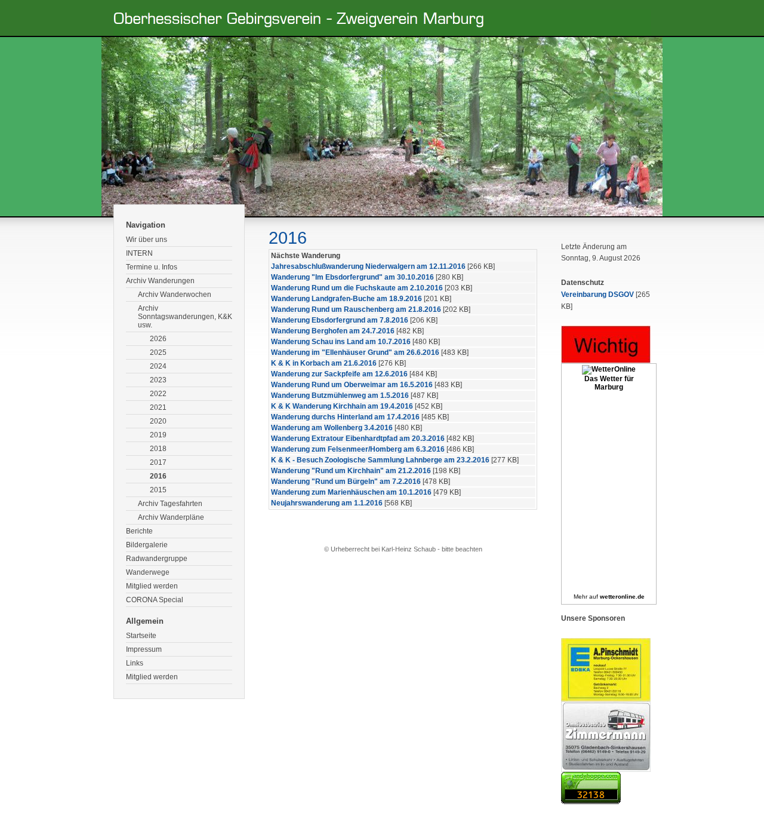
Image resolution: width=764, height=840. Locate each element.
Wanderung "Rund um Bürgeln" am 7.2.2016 (346, 481)
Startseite (141, 635)
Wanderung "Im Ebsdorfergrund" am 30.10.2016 (352, 277)
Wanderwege (148, 572)
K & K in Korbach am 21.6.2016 (324, 363)
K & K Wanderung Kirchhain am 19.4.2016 (342, 406)
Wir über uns (146, 239)
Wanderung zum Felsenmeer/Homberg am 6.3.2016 (358, 449)
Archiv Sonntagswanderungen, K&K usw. (185, 316)
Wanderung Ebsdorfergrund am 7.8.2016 (339, 320)
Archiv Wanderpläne (171, 517)
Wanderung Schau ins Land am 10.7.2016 (341, 342)
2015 (158, 490)
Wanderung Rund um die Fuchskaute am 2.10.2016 (357, 288)
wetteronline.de (622, 596)
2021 (158, 407)
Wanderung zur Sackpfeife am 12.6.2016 (339, 374)
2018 (158, 448)
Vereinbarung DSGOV (597, 294)
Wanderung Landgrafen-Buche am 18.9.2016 (346, 299)
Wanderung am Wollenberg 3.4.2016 (332, 428)
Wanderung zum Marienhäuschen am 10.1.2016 (351, 492)
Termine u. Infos (151, 267)
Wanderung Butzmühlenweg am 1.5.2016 (340, 395)
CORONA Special (154, 600)
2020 (158, 421)
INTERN (139, 253)
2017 (158, 462)
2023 (158, 380)
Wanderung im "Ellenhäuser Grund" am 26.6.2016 (355, 352)
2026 (158, 339)
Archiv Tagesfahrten (170, 503)
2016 (158, 476)
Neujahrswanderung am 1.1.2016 (327, 503)
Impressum (144, 649)
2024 (158, 366)
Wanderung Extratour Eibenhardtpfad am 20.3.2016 (358, 438)
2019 (158, 435)
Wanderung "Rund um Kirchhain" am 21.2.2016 (351, 471)
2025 (158, 352)
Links (134, 663)
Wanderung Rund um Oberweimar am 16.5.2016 (352, 385)
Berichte (139, 531)
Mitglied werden (152, 586)
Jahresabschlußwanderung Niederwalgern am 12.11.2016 (368, 266)
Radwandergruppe (156, 558)
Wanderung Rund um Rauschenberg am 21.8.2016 (356, 309)
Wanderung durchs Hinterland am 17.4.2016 (345, 417)
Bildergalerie (147, 545)
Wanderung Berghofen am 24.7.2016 (333, 331)
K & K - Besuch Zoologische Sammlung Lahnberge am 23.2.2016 (380, 460)
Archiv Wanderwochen (174, 294)
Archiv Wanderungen (160, 281)
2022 (158, 394)
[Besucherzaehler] (591, 802)
